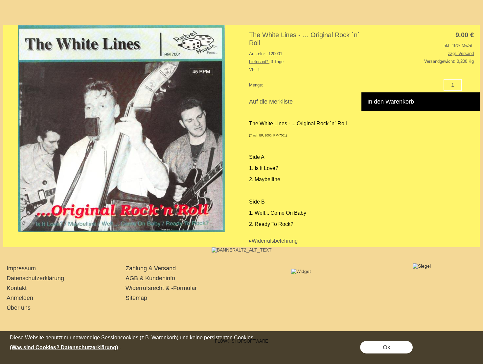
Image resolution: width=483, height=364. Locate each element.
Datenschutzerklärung (35, 278)
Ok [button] (386, 347)
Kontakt (17, 288)
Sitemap (136, 298)
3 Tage (266, 61)
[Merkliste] (459, 16)
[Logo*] (15, 13)
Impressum (21, 268)
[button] (91, 16)
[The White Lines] (242, 250)
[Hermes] (241, 323)
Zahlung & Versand (151, 268)
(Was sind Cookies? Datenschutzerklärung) (64, 347)
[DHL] (215, 323)
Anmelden (20, 298)
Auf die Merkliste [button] (271, 101)
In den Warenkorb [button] (390, 101)
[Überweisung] (266, 323)
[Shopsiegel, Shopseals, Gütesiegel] (301, 271)
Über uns (19, 307)
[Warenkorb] (471, 16)
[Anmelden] (447, 16)
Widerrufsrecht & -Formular (161, 288)
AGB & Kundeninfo (150, 278)
